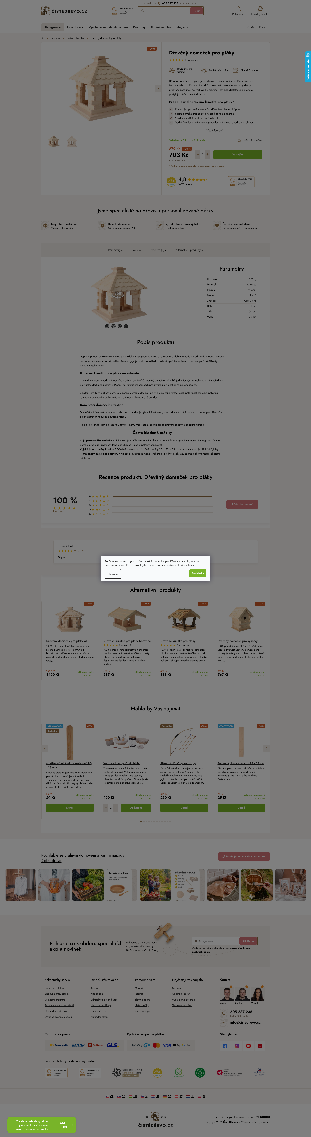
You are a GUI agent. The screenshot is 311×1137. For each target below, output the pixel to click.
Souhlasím (198, 573)
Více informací (188, 565)
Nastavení (113, 574)
